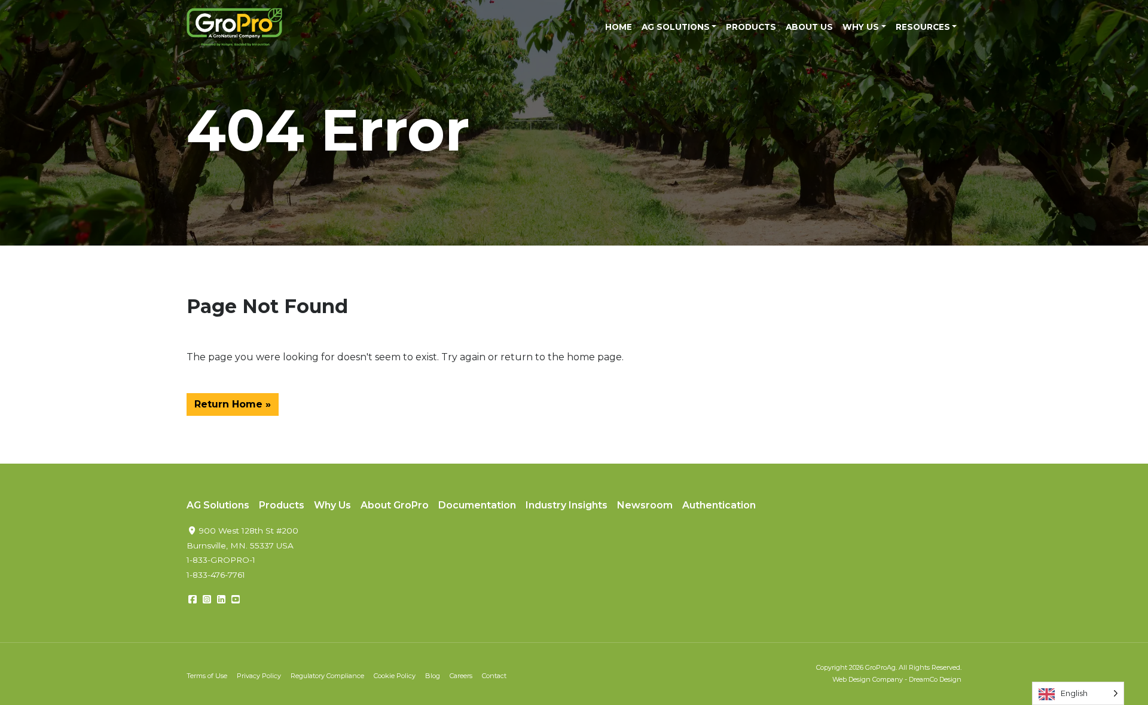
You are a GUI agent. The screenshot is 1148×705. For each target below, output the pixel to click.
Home (618, 27)
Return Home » (232, 404)
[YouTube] (236, 599)
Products (751, 27)
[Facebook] (193, 599)
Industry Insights (566, 505)
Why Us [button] (860, 27)
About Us (809, 27)
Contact (494, 676)
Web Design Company (867, 679)
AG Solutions (218, 505)
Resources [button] (923, 27)
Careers (461, 676)
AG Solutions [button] (676, 27)
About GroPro (395, 505)
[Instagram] (207, 599)
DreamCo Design (935, 679)
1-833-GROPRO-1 (221, 560)
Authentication (719, 505)
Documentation (477, 505)
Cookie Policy (395, 676)
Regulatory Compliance (327, 676)
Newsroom (645, 505)
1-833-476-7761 (216, 575)
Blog (432, 676)
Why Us (332, 505)
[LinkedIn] (221, 599)
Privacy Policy (259, 676)
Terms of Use (207, 676)
